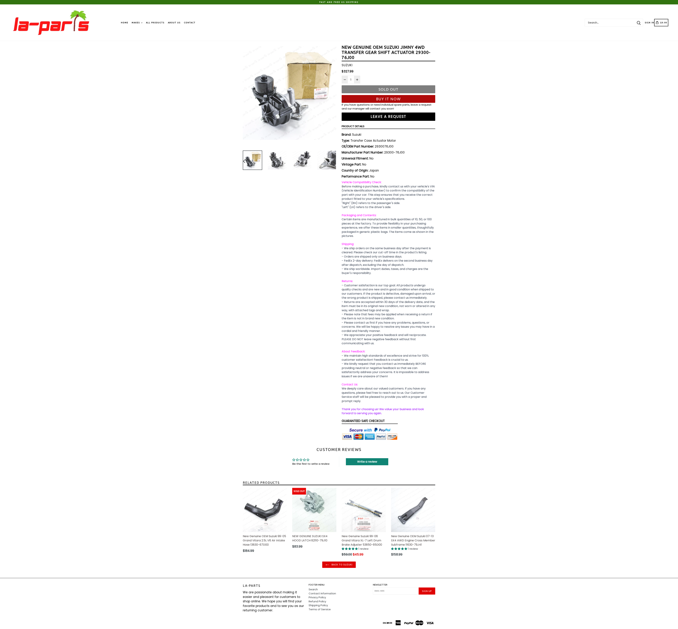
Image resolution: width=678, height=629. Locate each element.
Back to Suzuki (342, 564)
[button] (350, 549)
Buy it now (388, 99)
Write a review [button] (367, 462)
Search (313, 589)
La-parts (251, 585)
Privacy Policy (317, 597)
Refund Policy (317, 601)
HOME (124, 23)
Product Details (353, 126)
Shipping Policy (318, 605)
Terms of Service (320, 609)
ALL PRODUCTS (155, 23)
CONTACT (189, 23)
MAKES (136, 23)
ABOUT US (174, 23)
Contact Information (322, 593)
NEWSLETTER (380, 584)
